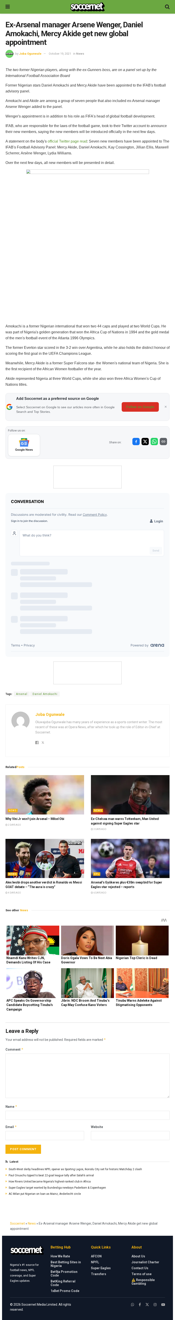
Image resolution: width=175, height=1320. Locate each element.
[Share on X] (145, 441)
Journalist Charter (145, 1262)
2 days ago (14, 825)
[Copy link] (163, 441)
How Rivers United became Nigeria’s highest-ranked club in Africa (50, 1181)
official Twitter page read (67, 141)
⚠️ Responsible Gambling (143, 1281)
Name (11, 1106)
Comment (14, 1049)
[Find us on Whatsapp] (132, 1304)
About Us (138, 1256)
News (80, 53)
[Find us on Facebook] (140, 1304)
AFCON (96, 1256)
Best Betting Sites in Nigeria (66, 1264)
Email (11, 1127)
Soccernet (17, 1223)
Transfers (98, 1274)
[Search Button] (167, 7)
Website (97, 1127)
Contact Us (139, 1268)
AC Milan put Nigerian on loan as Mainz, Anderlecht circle (45, 1193)
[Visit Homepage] (87, 6)
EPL (96, 874)
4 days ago (14, 892)
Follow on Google (140, 407)
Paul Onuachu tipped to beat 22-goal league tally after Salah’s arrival (51, 1175)
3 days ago (99, 829)
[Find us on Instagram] (155, 1304)
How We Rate (60, 1256)
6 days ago (99, 892)
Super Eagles (101, 1268)
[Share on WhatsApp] (154, 441)
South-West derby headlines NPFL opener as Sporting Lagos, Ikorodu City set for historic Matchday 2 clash (75, 1169)
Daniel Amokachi (45, 694)
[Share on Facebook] (136, 441)
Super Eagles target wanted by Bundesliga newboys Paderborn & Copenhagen (57, 1187)
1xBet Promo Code (65, 1291)
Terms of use (141, 1274)
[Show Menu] (7, 7)
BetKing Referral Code (63, 1283)
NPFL (95, 1262)
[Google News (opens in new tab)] (24, 445)
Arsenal (21, 694)
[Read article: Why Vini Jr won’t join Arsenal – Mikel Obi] (44, 794)
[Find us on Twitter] (147, 1304)
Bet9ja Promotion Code (64, 1273)
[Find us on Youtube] (163, 1304)
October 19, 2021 (60, 53)
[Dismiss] (165, 407)
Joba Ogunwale (30, 53)
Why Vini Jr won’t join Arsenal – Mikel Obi (34, 819)
